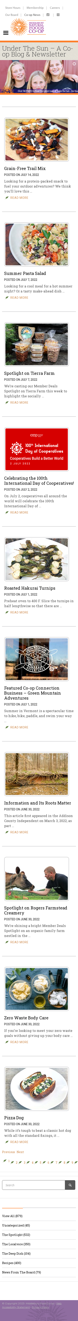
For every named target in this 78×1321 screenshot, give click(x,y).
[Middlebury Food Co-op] (28, 20)
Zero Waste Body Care (26, 1017)
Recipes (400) (11, 1263)
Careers (55, 8)
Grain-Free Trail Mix (25, 168)
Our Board (11, 15)
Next (20, 1152)
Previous (8, 1152)
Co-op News (32, 15)
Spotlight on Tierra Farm (29, 373)
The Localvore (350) (16, 1244)
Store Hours (12, 8)
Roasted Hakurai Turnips (29, 588)
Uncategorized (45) (16, 1225)
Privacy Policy (40, 1307)
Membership (35, 8)
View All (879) (12, 1216)
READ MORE (19, 197)
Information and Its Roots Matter (37, 803)
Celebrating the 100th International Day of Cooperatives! (39, 480)
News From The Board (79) (21, 1272)
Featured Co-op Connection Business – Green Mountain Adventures (32, 693)
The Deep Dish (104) (16, 1254)
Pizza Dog (14, 1117)
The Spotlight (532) (16, 1235)
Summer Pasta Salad (25, 273)
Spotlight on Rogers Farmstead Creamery (35, 910)
